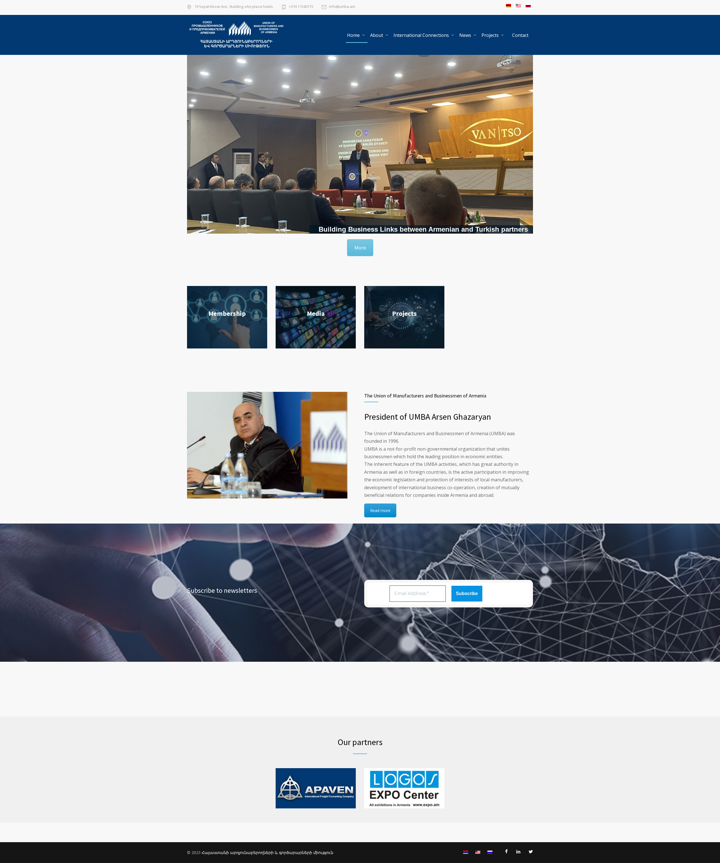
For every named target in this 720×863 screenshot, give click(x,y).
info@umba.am (342, 7)
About (376, 35)
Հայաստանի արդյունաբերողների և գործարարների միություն (267, 852)
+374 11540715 (301, 7)
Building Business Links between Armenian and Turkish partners (423, 229)
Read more (380, 510)
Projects (490, 35)
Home (353, 35)
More (360, 248)
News (465, 35)
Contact (520, 35)
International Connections (421, 35)
